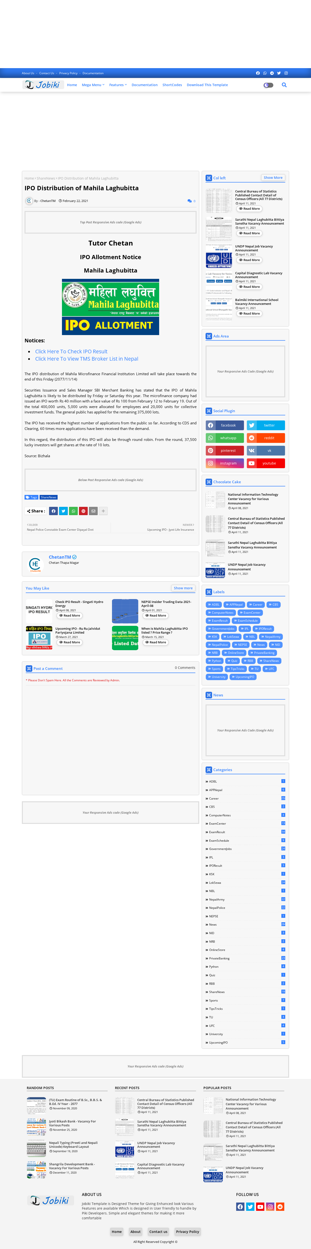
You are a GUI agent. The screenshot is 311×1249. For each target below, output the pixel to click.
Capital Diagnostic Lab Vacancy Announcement (258, 275)
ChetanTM (60, 557)
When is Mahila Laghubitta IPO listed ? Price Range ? (164, 630)
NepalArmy (272, 637)
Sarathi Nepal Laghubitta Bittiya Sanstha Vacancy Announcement (259, 221)
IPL (247, 629)
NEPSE (242, 645)
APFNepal (236, 604)
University (218, 677)
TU (257, 669)
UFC (271, 669)
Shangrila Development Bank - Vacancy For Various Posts (72, 1166)
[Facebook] (53, 511)
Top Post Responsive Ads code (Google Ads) (110, 222)
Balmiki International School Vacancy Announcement (256, 302)
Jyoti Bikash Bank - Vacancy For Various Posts (72, 1123)
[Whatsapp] (73, 511)
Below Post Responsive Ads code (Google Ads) (110, 480)
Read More (72, 615)
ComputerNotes (222, 613)
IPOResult (265, 629)
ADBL (215, 604)
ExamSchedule (248, 621)
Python (216, 661)
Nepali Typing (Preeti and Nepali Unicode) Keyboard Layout (73, 1145)
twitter (269, 425)
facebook (228, 425)
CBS (275, 604)
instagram (228, 463)
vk (269, 450)
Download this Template (207, 84)
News (261, 645)
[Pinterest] (83, 511)
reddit (269, 438)
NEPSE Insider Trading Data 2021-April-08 (166, 604)
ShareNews (46, 178)
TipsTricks (237, 669)
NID (277, 645)
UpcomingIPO (245, 677)
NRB (215, 653)
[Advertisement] (155, 34)
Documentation (93, 73)
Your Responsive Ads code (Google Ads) (110, 812)
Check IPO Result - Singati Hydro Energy (79, 604)
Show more (183, 588)
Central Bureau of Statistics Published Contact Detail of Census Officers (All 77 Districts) (258, 195)
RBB (250, 661)
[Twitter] (63, 511)
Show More (273, 177)
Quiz (234, 661)
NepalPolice (220, 645)
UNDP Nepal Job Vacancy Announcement (254, 248)
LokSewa (233, 637)
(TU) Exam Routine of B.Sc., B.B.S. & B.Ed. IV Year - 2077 (75, 1102)
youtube (269, 463)
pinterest (228, 450)
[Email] (93, 511)
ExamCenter (252, 613)
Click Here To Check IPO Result (71, 351)
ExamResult (220, 621)
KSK (214, 637)
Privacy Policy (68, 73)
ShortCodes (172, 84)
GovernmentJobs (223, 629)
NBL (252, 637)
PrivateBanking (264, 653)
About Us (28, 73)
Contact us (47, 73)
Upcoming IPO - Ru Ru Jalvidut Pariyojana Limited (77, 630)
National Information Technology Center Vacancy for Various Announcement (253, 498)
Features (116, 84)
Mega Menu (91, 84)
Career (257, 604)
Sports (216, 669)
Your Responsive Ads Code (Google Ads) (245, 371)
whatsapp (228, 438)
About (135, 1231)
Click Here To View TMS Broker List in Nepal (86, 358)
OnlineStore (236, 653)
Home (72, 84)
